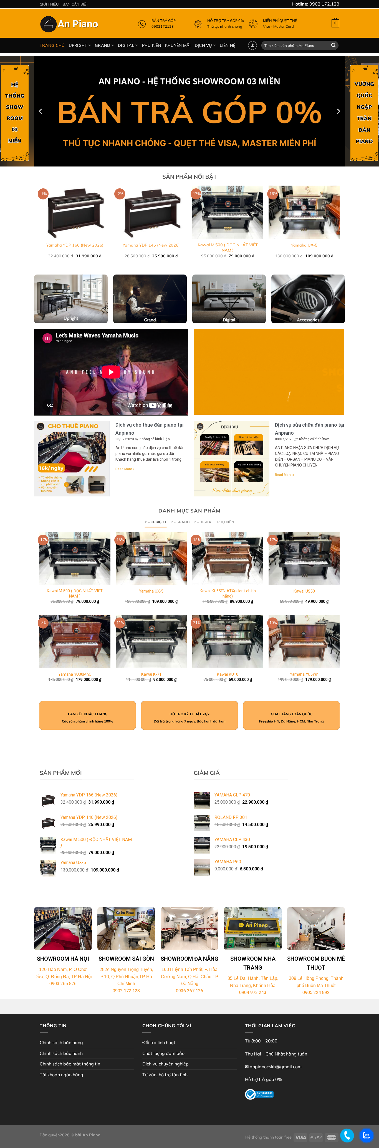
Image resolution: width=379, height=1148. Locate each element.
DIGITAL (126, 45)
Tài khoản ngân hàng (61, 1074)
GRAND (102, 45)
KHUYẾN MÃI (178, 45)
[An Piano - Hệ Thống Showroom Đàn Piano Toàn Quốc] (70, 25)
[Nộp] (333, 45)
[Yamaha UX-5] (151, 558)
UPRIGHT (78, 45)
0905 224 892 (316, 992)
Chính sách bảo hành (61, 1053)
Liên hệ (227, 45)
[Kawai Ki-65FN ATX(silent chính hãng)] (227, 558)
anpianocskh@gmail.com (276, 1066)
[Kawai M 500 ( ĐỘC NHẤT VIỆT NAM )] (74, 558)
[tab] (156, 521)
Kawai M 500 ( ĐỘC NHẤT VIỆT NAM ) (228, 247)
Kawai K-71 (151, 674)
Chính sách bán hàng (61, 1042)
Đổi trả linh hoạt (158, 1042)
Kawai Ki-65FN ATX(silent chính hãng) (228, 594)
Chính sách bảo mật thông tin (70, 1064)
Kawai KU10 (227, 674)
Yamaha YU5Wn (304, 674)
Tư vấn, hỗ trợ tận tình (165, 1074)
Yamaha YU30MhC (74, 674)
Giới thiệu (49, 4)
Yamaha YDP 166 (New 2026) (74, 245)
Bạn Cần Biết (76, 4)
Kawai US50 (304, 591)
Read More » (125, 469)
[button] (187, 162)
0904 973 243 (252, 992)
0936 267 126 (189, 990)
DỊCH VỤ (203, 45)
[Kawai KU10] (227, 641)
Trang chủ (52, 45)
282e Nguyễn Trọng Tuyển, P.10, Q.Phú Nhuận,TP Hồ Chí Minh (126, 976)
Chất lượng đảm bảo (163, 1053)
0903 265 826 (63, 983)
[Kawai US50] (304, 558)
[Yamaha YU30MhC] (74, 641)
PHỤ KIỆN (151, 45)
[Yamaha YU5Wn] (304, 641)
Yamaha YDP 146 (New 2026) (151, 245)
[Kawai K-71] (151, 641)
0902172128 (162, 26)
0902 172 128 (126, 990)
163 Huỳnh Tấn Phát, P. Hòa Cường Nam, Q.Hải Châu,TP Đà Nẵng (189, 976)
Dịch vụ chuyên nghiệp (165, 1064)
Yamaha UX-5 (304, 245)
